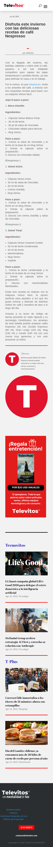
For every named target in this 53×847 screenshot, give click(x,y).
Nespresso (35, 84)
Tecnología (23, 596)
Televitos (29, 53)
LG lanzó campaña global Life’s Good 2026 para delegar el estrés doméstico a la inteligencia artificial (25, 587)
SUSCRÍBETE (26, 827)
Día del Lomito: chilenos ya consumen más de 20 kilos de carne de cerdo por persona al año (26, 754)
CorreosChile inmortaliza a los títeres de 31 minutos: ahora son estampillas (25, 701)
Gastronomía (24, 762)
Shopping (23, 709)
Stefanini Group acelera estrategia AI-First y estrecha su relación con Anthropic (25, 642)
